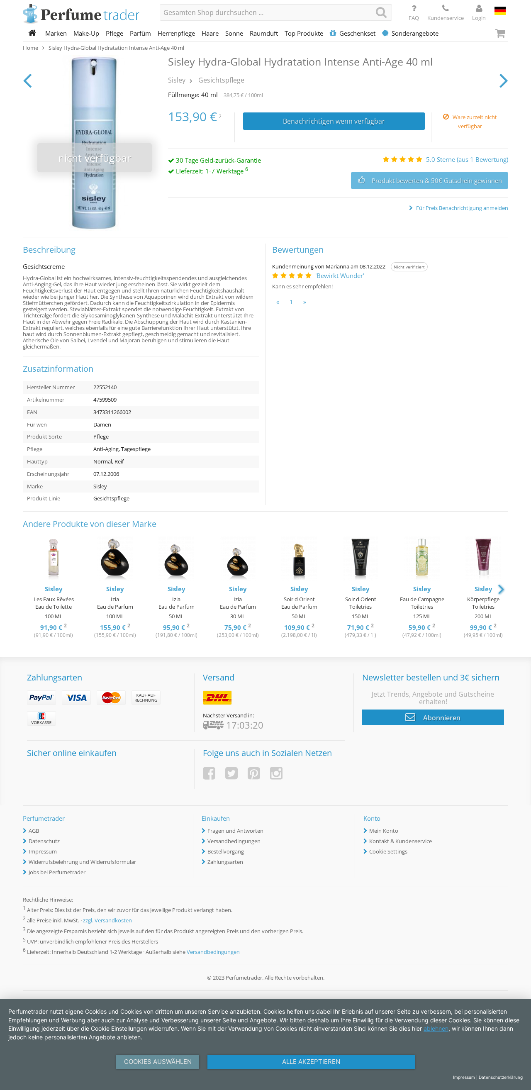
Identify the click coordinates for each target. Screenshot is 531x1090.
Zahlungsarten (225, 862)
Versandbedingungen (234, 841)
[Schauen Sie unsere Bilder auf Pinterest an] (254, 773)
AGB (34, 830)
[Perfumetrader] (85, 14)
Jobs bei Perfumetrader (57, 872)
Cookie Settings (388, 851)
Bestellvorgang (225, 851)
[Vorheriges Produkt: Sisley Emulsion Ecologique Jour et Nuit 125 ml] (27, 80)
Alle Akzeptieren (311, 1062)
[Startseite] (32, 33)
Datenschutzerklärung (501, 1077)
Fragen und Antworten (235, 830)
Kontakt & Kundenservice (400, 841)
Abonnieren (440, 717)
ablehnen (436, 1028)
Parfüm (140, 33)
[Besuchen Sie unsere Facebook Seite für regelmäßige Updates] (209, 773)
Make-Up (86, 33)
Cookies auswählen (158, 1062)
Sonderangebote (415, 33)
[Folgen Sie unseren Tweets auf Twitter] (231, 773)
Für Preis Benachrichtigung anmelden (461, 208)
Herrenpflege (176, 33)
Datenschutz (44, 841)
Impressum (43, 851)
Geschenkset (357, 33)
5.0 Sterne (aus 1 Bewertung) (467, 159)
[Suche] (381, 12)
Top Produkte (304, 33)
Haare (210, 33)
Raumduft (264, 33)
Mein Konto (383, 830)
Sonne (234, 33)
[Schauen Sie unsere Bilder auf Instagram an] (276, 773)
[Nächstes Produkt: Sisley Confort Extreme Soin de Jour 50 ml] (503, 80)
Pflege (114, 33)
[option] (53, 588)
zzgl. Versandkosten (107, 920)
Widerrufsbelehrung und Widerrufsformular (82, 862)
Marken (56, 33)
